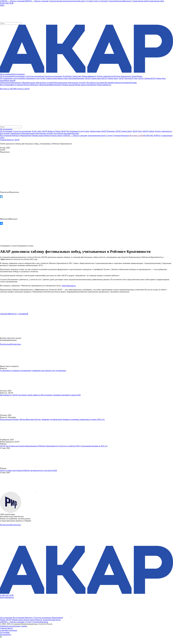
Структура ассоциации (22, 131)
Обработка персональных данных (13, 626)
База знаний (5, 133)
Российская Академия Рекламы (66, 133)
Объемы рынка (17, 620)
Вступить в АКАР (137, 135)
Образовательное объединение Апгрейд (37, 133)
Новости (10, 140)
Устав (34, 131)
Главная (3, 140)
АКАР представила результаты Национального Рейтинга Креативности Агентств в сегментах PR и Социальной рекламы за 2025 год (54, 446)
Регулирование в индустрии (77, 131)
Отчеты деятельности (163, 131)
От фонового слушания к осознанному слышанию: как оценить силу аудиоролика (33, 370)
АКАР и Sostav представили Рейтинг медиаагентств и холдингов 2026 (28, 470)
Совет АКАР (42, 131)
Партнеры (111, 131)
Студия (28, 622)
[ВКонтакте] (1, 223)
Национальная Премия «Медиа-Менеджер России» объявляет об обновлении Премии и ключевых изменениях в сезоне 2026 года (52, 419)
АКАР (16, 140)
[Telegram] (1, 196)
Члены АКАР (60, 131)
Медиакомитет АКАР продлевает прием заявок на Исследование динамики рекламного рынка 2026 (40, 395)
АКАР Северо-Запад (123, 131)
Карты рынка (29, 620)
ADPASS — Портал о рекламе (12, 622)
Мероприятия (57, 618)
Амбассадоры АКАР (98, 131)
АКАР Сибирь (148, 131)
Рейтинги (28, 618)
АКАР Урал (137, 131)
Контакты (44, 622)
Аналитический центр (52, 620)
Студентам (35, 622)
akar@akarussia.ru (7, 597)
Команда (51, 131)
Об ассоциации (6, 131)
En (159, 135)
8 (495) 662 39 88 (6, 3)
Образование (15, 133)
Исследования (18, 618)
